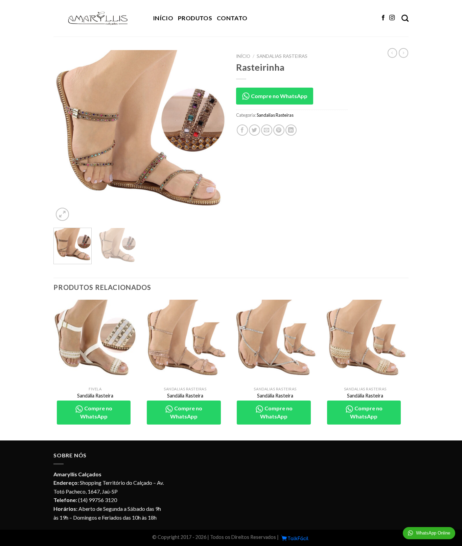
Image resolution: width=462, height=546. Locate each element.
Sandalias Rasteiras (282, 56)
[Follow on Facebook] (383, 18)
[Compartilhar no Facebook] (242, 130)
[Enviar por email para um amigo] (266, 130)
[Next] (214, 136)
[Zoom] (62, 214)
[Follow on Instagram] (392, 18)
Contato (232, 18)
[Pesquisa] (405, 18)
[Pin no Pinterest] (278, 130)
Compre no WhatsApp (278, 96)
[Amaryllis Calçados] (98, 18)
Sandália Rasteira (95, 396)
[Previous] (65, 136)
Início (163, 18)
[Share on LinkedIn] (291, 130)
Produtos (195, 18)
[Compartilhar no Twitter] (254, 130)
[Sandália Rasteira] (95, 341)
